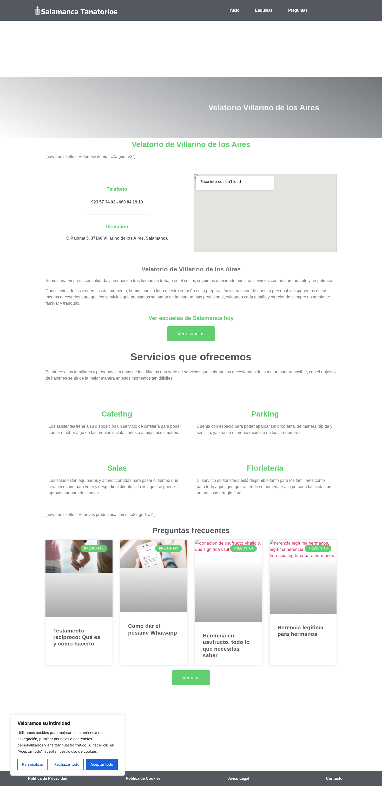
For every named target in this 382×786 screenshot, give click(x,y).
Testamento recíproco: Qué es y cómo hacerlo (76, 637)
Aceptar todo (101, 764)
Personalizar (32, 764)
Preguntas (298, 10)
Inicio (234, 10)
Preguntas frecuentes (191, 530)
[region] (67, 745)
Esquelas (263, 10)
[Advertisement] (191, 38)
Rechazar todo (66, 764)
